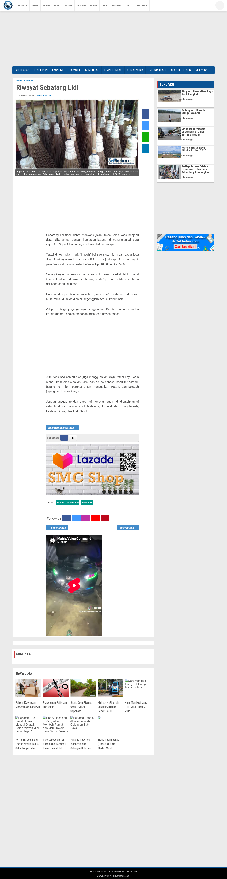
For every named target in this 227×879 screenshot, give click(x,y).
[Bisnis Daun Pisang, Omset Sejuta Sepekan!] (83, 687)
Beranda (22, 5)
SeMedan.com (43, 95)
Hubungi (132, 871)
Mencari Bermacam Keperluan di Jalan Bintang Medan (193, 131)
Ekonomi (57, 70)
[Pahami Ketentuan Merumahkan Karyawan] (28, 687)
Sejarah (81, 5)
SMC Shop (142, 5)
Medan (46, 5)
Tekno (104, 5)
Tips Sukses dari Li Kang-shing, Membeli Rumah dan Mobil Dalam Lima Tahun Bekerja (54, 748)
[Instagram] (206, 6)
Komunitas (92, 70)
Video (130, 5)
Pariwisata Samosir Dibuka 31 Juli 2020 (193, 149)
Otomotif (74, 70)
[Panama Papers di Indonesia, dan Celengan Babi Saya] (83, 722)
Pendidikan (41, 70)
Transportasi (113, 70)
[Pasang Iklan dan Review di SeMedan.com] (185, 242)
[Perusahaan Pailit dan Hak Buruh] (56, 687)
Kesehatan (22, 70)
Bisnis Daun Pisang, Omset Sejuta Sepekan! (81, 707)
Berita (34, 5)
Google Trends (181, 70)
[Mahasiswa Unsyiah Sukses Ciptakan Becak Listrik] (110, 687)
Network (201, 70)
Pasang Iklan (117, 871)
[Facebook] (190, 6)
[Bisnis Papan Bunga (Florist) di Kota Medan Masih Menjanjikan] (110, 724)
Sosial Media (135, 70)
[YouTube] (201, 6)
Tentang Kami (98, 871)
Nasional (117, 5)
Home (19, 80)
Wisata (69, 5)
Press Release (157, 70)
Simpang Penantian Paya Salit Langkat (197, 93)
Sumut (57, 5)
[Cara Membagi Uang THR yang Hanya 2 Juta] (138, 684)
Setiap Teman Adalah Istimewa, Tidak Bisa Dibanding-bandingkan (195, 169)
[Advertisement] (113, 38)
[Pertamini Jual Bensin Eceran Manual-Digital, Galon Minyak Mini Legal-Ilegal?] (28, 724)
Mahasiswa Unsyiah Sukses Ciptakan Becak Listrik (108, 707)
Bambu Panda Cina (68, 502)
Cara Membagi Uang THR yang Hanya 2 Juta (136, 707)
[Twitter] (196, 6)
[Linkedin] (145, 148)
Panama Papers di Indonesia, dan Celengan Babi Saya (81, 744)
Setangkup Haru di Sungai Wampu (193, 111)
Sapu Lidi (87, 502)
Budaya (94, 5)
